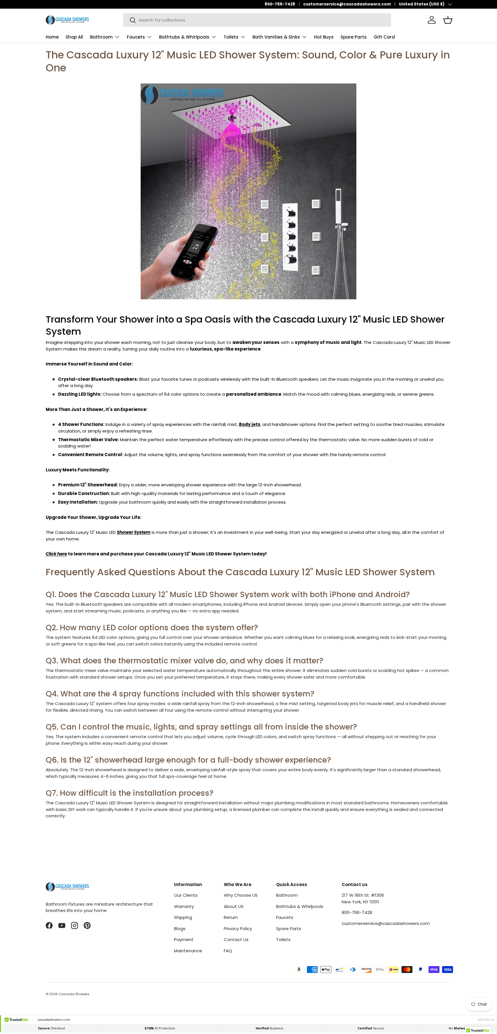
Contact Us (236, 939)
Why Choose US (241, 895)
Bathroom (101, 37)
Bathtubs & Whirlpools (184, 37)
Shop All (74, 37)
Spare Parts (354, 37)
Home (52, 37)
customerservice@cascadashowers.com (347, 4)
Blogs (180, 929)
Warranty (184, 906)
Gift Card (384, 37)
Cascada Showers (74, 994)
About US (234, 906)
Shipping (183, 917)
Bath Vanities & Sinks (276, 37)
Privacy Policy (238, 929)
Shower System (133, 532)
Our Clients (186, 895)
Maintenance (188, 951)
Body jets (249, 424)
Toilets (230, 37)
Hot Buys (324, 37)
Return (231, 917)
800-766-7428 (280, 4)
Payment (184, 939)
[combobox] (257, 20)
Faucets (136, 37)
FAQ (228, 951)
